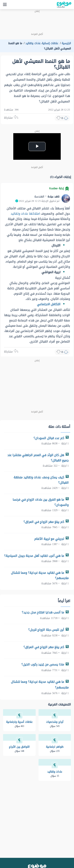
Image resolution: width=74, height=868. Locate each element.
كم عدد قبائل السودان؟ (49, 438)
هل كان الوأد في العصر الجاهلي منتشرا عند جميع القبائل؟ (38, 457)
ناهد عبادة (53, 196)
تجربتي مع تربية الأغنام (49, 539)
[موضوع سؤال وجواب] (64, 4)
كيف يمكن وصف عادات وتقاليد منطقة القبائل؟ (41, 479)
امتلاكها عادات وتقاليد (25, 214)
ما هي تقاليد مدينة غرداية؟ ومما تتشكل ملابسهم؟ (40, 575)
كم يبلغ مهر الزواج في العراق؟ (44, 522)
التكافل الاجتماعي (49, 304)
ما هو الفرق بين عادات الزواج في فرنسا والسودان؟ (41, 502)
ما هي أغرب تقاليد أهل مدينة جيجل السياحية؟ (34, 556)
